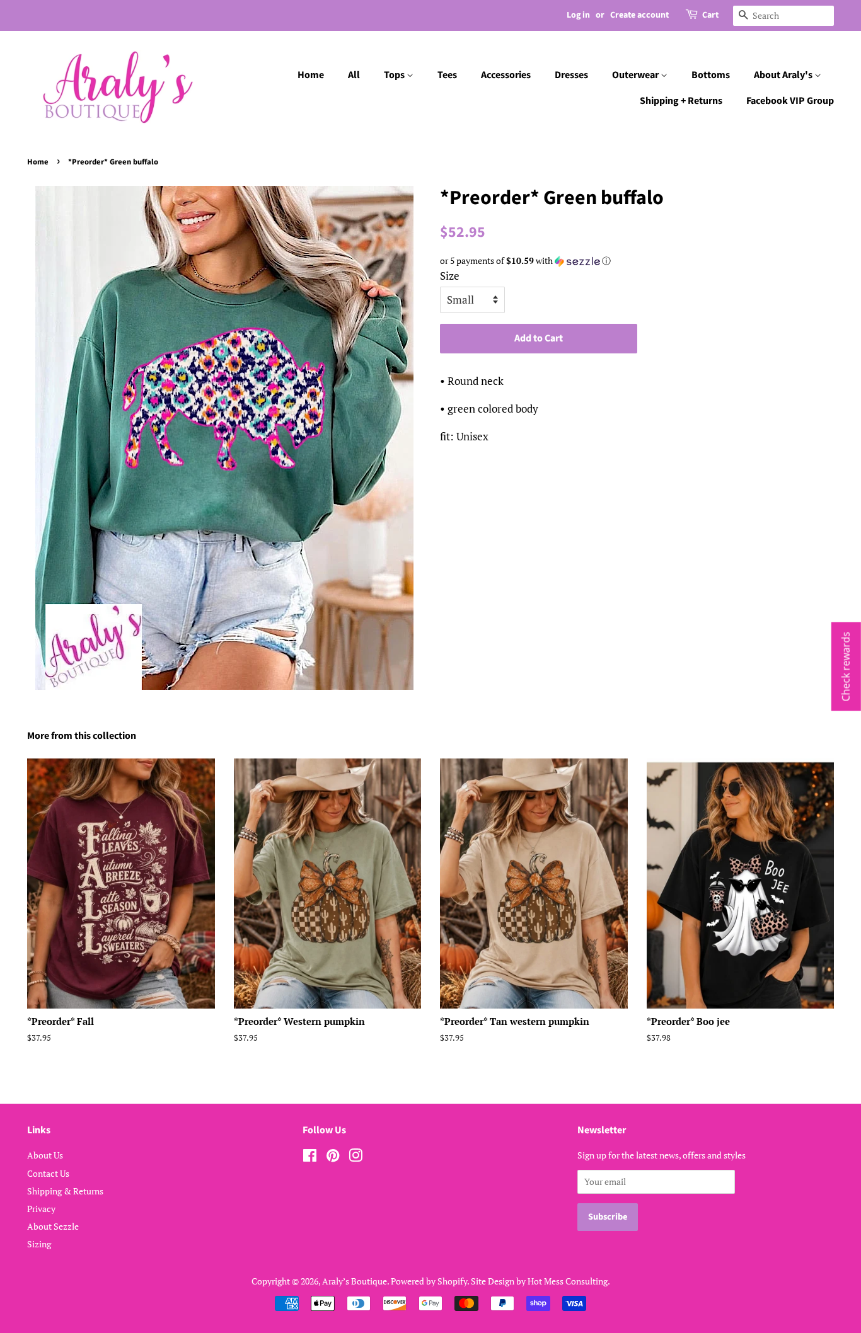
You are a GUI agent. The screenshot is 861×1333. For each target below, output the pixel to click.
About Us (45, 1155)
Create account (639, 15)
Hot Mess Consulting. (569, 1281)
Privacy (41, 1209)
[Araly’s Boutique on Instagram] (355, 1158)
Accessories (506, 75)
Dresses (571, 75)
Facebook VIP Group (790, 101)
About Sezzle (53, 1226)
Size (449, 275)
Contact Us (48, 1173)
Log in (578, 15)
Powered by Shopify (429, 1281)
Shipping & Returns (65, 1191)
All (354, 75)
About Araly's (784, 75)
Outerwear (636, 75)
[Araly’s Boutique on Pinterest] (333, 1158)
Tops (395, 75)
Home (311, 75)
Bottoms (710, 75)
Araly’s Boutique (354, 1281)
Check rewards (846, 667)
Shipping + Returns (681, 101)
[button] (637, 261)
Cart (710, 15)
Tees (447, 75)
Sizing (39, 1244)
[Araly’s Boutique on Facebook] (310, 1158)
